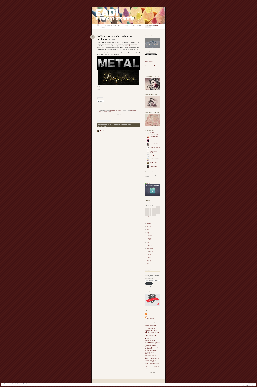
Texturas (149, 254)
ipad (153, 348)
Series (148, 258)
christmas (157, 328)
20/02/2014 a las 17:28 (136, 130)
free (157, 337)
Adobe (151, 325)
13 (152, 211)
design (156, 330)
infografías (157, 347)
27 (152, 215)
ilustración (156, 345)
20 (152, 213)
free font (152, 339)
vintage (155, 366)
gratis (152, 342)
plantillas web (151, 355)
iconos (158, 342)
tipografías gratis (155, 363)
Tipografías (120, 110)
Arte (147, 225)
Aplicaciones (149, 223)
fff (149, 337)
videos (150, 366)
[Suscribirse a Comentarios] (146, 318)
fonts (150, 337)
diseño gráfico (153, 334)
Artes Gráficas (149, 226)
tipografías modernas (149, 365)
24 (146, 215)
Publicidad (139, 25)
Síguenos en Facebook (150, 65)
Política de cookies (31, 384)
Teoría (149, 227)
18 (148, 213)
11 (148, 211)
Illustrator (152, 345)
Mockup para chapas (154, 136)
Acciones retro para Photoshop (132, 121)
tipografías (148, 363)
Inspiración (150, 238)
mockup (155, 350)
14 (154, 211)
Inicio (102, 25)
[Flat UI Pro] (147, 183)
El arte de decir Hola (151, 233)
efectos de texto (133, 110)
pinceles (153, 353)
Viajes (148, 263)
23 (158, 213)
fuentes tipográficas (150, 341)
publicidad (155, 357)
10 (146, 211)
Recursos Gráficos (150, 248)
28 (154, 215)
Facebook (119, 52)
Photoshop (115, 110)
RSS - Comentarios (150, 318)
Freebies (126, 25)
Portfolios (149, 239)
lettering (158, 348)
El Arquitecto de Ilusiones (128, 15)
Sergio (114, 39)
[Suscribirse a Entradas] (146, 314)
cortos (154, 330)
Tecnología (149, 260)
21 (154, 213)
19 (150, 213)
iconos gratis (151, 343)
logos (148, 350)
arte (153, 327)
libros (146, 350)
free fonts (149, 340)
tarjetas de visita (153, 360)
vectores (146, 366)
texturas (147, 362)
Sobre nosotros (108, 25)
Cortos (148, 230)
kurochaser (103, 130)
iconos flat (147, 343)
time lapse (150, 361)
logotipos (152, 350)
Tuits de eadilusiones (149, 61)
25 (148, 215)
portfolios (147, 357)
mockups (148, 352)
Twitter (114, 52)
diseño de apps (153, 332)
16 (158, 211)
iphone (155, 348)
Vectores (149, 257)
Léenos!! (147, 58)
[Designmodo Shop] (152, 196)
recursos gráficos (155, 358)
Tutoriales (109, 111)
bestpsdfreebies (129, 45)
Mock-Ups (151, 251)
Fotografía (103, 27)
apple (151, 327)
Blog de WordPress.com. (101, 380)
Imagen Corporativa (151, 236)
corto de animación (148, 330)
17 (146, 213)
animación (154, 325)
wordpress (146, 368)
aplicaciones (147, 327)
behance (146, 328)
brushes (154, 328)
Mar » (149, 216)
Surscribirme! (149, 283)
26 (150, 215)
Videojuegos (149, 264)
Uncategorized (149, 261)
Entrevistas (132, 25)
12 (150, 211)
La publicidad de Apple (154, 140)
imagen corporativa (150, 347)
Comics (148, 229)
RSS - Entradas (150, 314)
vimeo (152, 366)
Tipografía (105, 111)
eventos (146, 337)
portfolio (154, 355)
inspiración (148, 348)
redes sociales (147, 360)
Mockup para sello (153, 155)
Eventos (148, 242)
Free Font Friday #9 (153, 166)
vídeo (158, 366)
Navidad (152, 352)
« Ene (146, 216)
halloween (154, 342)
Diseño (115, 25)
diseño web (148, 335)
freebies (148, 338)
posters (151, 357)
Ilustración (120, 25)
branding (150, 328)
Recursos (147, 358)
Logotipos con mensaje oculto (104, 121)
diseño (147, 331)
